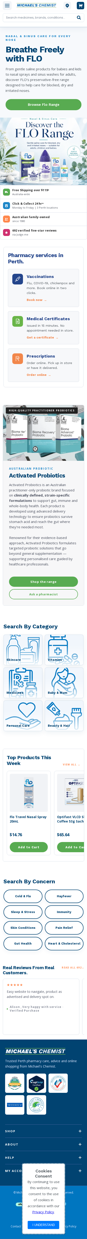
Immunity (64, 912)
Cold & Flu (23, 896)
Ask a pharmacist (43, 594)
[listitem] (43, 288)
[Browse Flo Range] (43, 152)
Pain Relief (64, 927)
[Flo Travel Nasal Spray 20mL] (29, 793)
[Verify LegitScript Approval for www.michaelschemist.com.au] (36, 1083)
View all (71, 764)
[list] (43, 1007)
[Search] (79, 17)
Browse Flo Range (43, 105)
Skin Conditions (22, 927)
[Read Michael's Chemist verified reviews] (15, 1083)
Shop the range (43, 582)
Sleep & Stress (23, 912)
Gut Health (23, 943)
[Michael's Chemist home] (37, 5)
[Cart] (80, 5)
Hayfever (64, 896)
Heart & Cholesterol (64, 943)
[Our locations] (67, 5)
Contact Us (18, 1226)
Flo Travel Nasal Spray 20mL (28, 819)
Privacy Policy (67, 1226)
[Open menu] (7, 5)
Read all (73, 967)
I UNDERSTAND (43, 1225)
